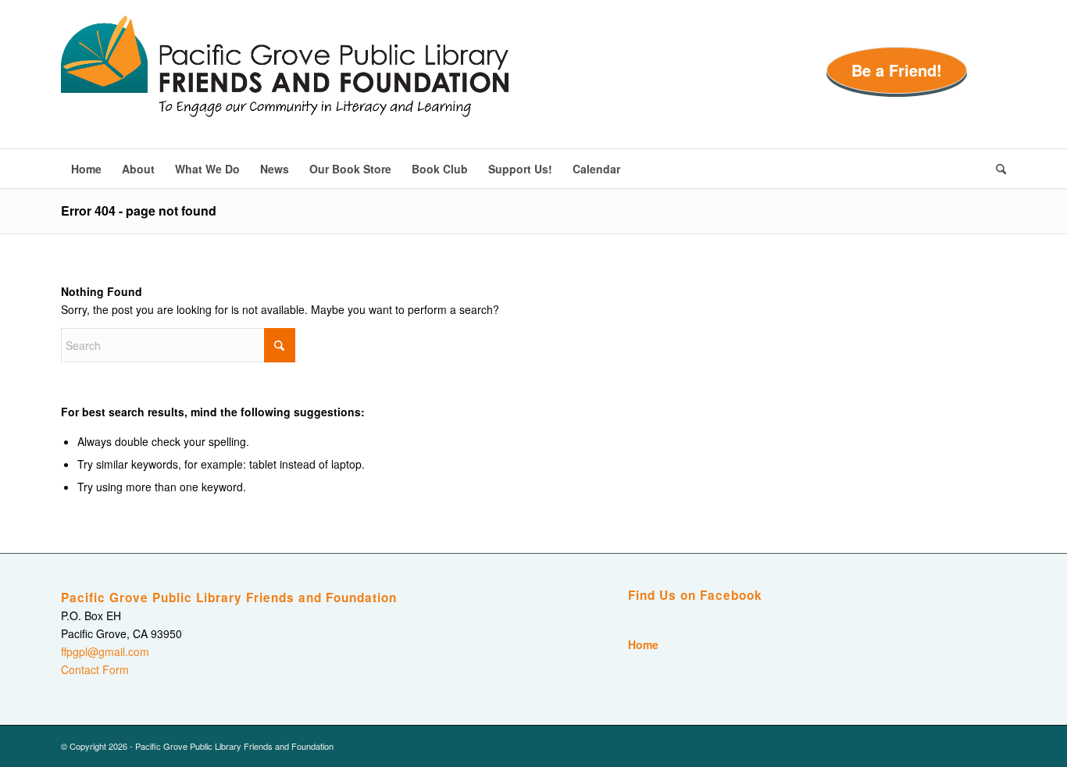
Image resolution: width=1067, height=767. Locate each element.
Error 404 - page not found (138, 210)
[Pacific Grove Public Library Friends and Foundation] (285, 82)
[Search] (996, 168)
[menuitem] (86, 168)
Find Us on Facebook (695, 595)
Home (643, 644)
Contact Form (95, 669)
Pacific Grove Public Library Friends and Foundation (229, 597)
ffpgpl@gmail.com (105, 651)
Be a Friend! (896, 70)
